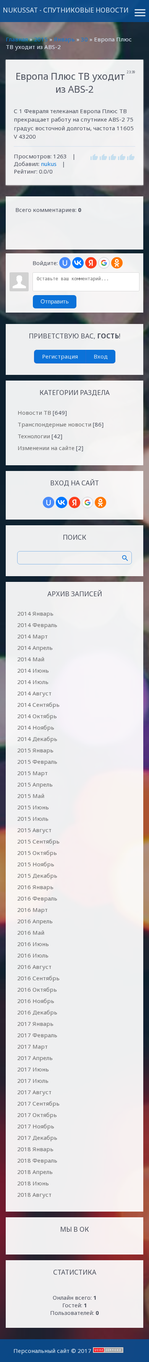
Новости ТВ (34, 412)
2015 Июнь (33, 807)
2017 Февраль (37, 1035)
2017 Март (32, 1046)
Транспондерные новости (54, 424)
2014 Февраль (37, 625)
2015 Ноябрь (35, 864)
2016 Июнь (33, 944)
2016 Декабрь (37, 1012)
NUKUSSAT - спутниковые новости (65, 10)
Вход (101, 356)
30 (84, 39)
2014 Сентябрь (38, 704)
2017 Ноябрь (35, 1126)
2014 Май (30, 659)
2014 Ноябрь (35, 727)
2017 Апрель (35, 1058)
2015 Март (32, 773)
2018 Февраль (37, 1160)
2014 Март (32, 636)
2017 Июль (33, 1080)
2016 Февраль (37, 898)
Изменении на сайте (46, 448)
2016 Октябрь (37, 989)
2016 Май (30, 932)
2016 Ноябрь (35, 1001)
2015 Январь (35, 750)
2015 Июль (33, 818)
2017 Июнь (33, 1069)
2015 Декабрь (37, 875)
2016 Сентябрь (38, 978)
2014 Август (34, 693)
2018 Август (34, 1194)
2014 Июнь (33, 670)
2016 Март (32, 909)
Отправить (54, 302)
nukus (49, 163)
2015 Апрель (35, 784)
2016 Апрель (35, 921)
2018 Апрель (35, 1172)
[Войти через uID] (65, 263)
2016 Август (34, 966)
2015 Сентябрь (38, 841)
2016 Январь (35, 887)
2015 (41, 39)
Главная (17, 39)
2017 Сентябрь (38, 1103)
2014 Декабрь (37, 739)
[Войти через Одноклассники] (117, 263)
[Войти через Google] (104, 263)
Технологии (34, 436)
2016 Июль (33, 955)
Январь (64, 39)
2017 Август (34, 1092)
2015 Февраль (37, 761)
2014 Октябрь (37, 716)
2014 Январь (35, 613)
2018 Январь (35, 1149)
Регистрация (60, 356)
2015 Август (34, 830)
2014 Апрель (35, 647)
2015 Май (30, 796)
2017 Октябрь (37, 1115)
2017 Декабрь (37, 1137)
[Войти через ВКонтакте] (78, 263)
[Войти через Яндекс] (91, 263)
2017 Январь (35, 1023)
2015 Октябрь (37, 852)
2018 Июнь (33, 1183)
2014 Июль (33, 682)
